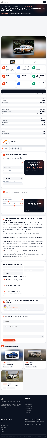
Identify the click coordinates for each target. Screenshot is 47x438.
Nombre (5, 318)
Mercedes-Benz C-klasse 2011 (10, 385)
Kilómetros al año (13, 199)
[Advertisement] (23, 27)
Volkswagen (3, 427)
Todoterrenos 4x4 (28, 408)
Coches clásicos (28, 410)
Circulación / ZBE (17, 196)
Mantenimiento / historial (9, 181)
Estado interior (7, 170)
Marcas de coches (28, 404)
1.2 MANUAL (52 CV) (29, 6)
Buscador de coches (28, 400)
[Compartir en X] (12, 148)
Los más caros (27, 412)
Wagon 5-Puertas (18, 6)
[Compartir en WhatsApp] (10, 148)
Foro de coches (28, 414)
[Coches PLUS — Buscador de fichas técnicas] (5, 2)
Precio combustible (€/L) (13, 203)
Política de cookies (35, 436)
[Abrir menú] (44, 2)
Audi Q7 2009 (28, 364)
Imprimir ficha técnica (26, 13)
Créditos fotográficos (42, 436)
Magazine (26, 416)
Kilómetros (13, 161)
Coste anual (7, 196)
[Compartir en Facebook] (15, 148)
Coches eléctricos (28, 406)
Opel (6, 6)
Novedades (27, 402)
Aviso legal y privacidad (27, 436)
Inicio (2, 6)
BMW (2, 421)
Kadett (9, 6)
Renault (2, 431)
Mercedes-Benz (4, 425)
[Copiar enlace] (21, 148)
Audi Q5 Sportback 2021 (8, 364)
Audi (2, 423)
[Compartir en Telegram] (18, 148)
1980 (13, 6)
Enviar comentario (9, 340)
